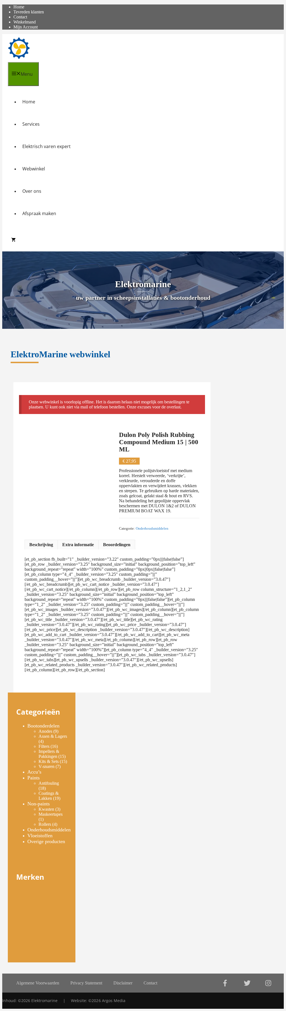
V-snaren (46, 766)
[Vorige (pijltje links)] (10, 506)
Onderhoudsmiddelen (152, 529)
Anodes (45, 731)
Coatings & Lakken (49, 796)
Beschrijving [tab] (41, 544)
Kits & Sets (49, 761)
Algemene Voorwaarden (37, 983)
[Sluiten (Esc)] (267, 6)
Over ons (31, 191)
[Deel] (255, 6)
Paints (33, 778)
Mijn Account (25, 27)
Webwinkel (33, 169)
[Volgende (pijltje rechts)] (276, 506)
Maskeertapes (51, 814)
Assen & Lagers (53, 736)
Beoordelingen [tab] (116, 544)
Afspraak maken (39, 213)
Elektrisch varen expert (46, 146)
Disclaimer (122, 983)
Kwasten (46, 809)
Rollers (45, 824)
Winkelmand (24, 22)
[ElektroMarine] (19, 48)
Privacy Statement (86, 983)
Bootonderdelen (43, 726)
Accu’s (34, 772)
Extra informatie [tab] (78, 544)
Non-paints (38, 804)
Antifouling (49, 783)
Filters (44, 746)
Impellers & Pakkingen (49, 754)
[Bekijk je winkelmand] (13, 240)
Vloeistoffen (40, 835)
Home (28, 102)
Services (31, 124)
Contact (20, 17)
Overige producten (46, 841)
